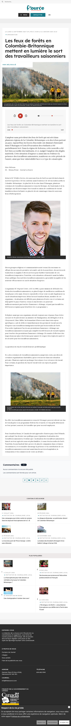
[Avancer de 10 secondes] (26, 115)
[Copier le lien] (42, 480)
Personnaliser (52, 722)
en (49, 15)
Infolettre (37, 15)
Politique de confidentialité (20, 716)
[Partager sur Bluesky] (29, 480)
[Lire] (20, 115)
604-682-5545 (41, 672)
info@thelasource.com (9, 681)
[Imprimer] (46, 480)
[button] (23, 15)
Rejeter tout (41, 722)
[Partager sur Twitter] (33, 480)
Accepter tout (64, 722)
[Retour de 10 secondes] (14, 115)
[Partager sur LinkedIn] (37, 480)
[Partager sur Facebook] (25, 480)
